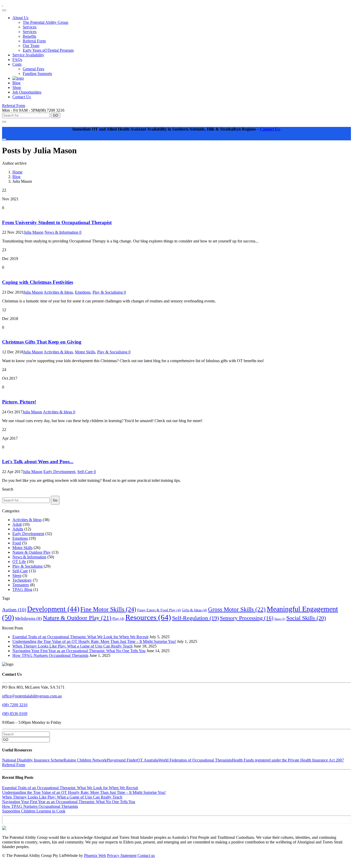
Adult (17, 524)
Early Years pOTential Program (48, 50)
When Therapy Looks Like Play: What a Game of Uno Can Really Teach (72, 646)
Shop (16, 87)
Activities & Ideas (58, 292)
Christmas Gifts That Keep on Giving (41, 342)
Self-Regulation (195, 618)
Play (118, 619)
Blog (16, 83)
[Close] (4, 139)
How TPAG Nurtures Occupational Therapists (50, 655)
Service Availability (28, 55)
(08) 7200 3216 (14, 705)
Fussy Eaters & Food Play (159, 610)
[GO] (4, 122)
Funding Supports (37, 73)
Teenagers (20, 585)
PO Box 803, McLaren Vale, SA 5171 (33, 687)
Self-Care (85, 471)
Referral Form (34, 41)
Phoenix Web (95, 855)
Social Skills (306, 618)
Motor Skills (85, 352)
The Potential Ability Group (45, 22)
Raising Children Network (85, 760)
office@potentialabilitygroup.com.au (32, 696)
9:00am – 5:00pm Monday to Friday (31, 722)
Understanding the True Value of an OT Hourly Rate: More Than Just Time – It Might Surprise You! (94, 641)
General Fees (33, 69)
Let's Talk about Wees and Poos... (37, 461)
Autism (14, 609)
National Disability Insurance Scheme (33, 760)
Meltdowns (28, 618)
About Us (20, 18)
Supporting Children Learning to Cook (33, 811)
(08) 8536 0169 (14, 713)
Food (16, 543)
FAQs (17, 59)
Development (53, 609)
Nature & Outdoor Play (31, 552)
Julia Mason (33, 232)
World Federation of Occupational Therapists (195, 760)
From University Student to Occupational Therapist (57, 222)
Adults (17, 529)
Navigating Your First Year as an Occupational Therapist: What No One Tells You (78, 651)
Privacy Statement (121, 855)
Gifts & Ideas (194, 610)
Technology (22, 580)
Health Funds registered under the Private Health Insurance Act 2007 (288, 760)
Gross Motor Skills (237, 609)
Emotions (82, 292)
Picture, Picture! (19, 402)
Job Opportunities (26, 92)
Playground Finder (122, 760)
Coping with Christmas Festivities (37, 282)
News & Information (61, 232)
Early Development (59, 471)
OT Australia (147, 760)
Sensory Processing (246, 618)
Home (17, 172)
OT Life (19, 561)
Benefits (29, 36)
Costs (16, 64)
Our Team (31, 45)
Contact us (146, 855)
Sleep (16, 575)
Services (29, 27)
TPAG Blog (22, 589)
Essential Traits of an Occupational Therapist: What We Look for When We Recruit (80, 637)
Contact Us (21, 97)
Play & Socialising (108, 292)
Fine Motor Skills (108, 609)
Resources (148, 617)
